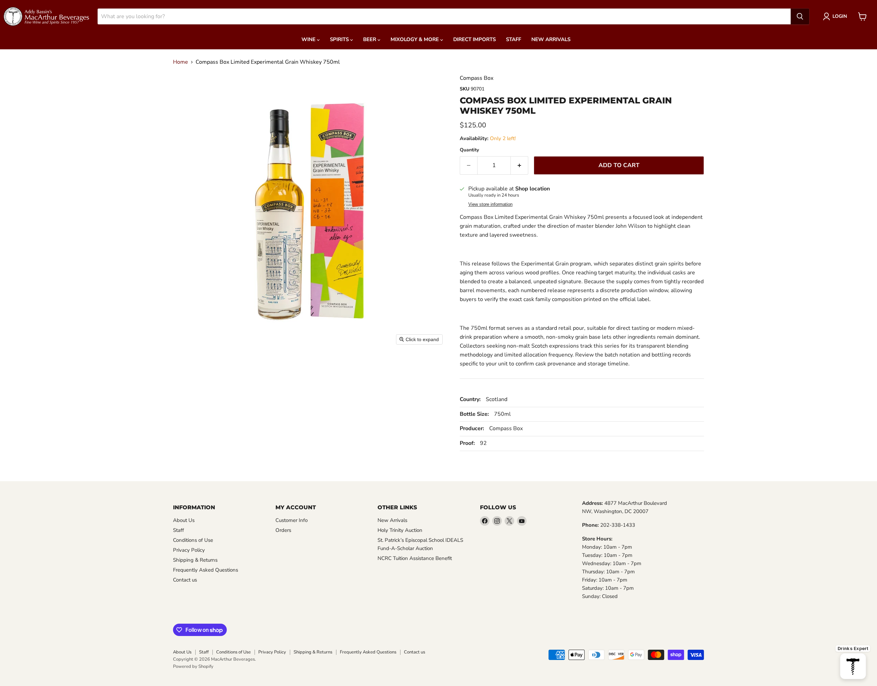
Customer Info (291, 520)
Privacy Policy (189, 550)
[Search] (800, 16)
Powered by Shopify (193, 666)
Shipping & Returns (195, 560)
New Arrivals (550, 39)
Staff (513, 39)
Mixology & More (415, 39)
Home (180, 62)
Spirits (340, 39)
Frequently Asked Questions (205, 569)
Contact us (185, 579)
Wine (309, 39)
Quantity (469, 150)
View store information (490, 204)
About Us (184, 520)
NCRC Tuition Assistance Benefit (415, 558)
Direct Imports (474, 39)
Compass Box (476, 78)
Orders (283, 530)
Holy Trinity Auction (400, 530)
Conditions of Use (193, 540)
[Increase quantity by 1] (519, 165)
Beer (370, 39)
